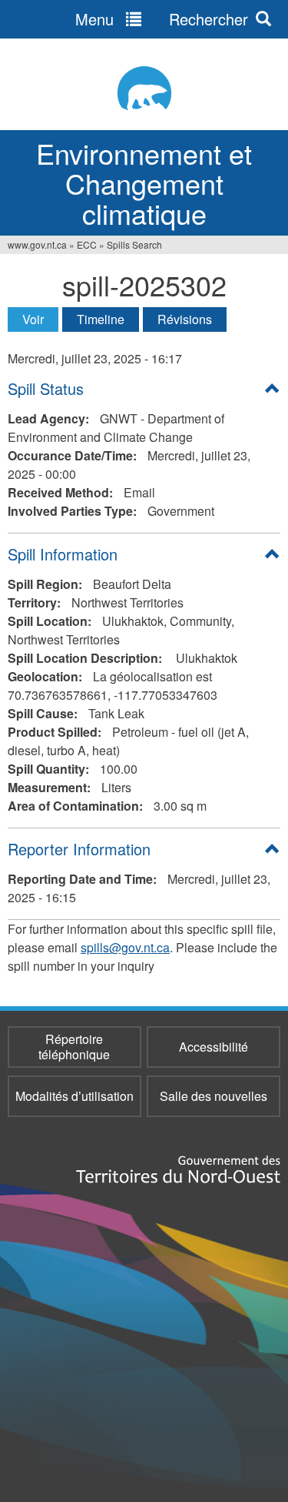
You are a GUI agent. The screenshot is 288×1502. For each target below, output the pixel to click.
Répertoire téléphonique (74, 1046)
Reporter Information (79, 849)
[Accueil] (144, 88)
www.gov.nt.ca (37, 244)
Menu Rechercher (161, 19)
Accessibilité (213, 1046)
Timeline (100, 319)
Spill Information (63, 554)
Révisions (184, 319)
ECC (87, 244)
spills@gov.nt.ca (125, 947)
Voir (40, 319)
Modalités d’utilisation (74, 1096)
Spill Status (46, 388)
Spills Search (134, 244)
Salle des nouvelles (213, 1096)
